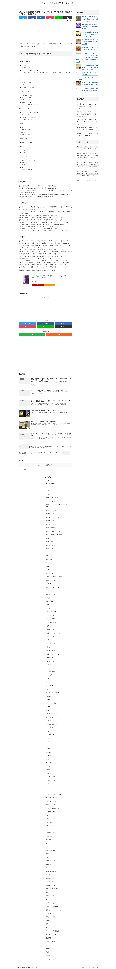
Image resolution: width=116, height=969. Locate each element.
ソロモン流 (49, 720)
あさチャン (49, 566)
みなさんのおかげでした (52, 654)
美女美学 (48, 920)
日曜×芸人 (48, 840)
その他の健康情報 (50, 619)
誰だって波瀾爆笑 (50, 941)
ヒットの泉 (49, 752)
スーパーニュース (50, 717)
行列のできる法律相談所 (52, 931)
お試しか (48, 598)
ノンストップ (49, 745)
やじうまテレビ (50, 661)
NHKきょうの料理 (50, 501)
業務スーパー (49, 864)
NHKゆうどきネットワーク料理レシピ (56, 534)
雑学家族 (48, 948)
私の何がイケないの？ (52, 903)
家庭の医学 (49, 822)
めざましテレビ (50, 657)
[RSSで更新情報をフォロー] (59, 334)
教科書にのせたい (50, 836)
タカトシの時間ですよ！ (52, 724)
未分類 (47, 853)
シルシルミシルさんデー (52, 692)
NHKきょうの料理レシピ (52, 510)
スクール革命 (49, 699)
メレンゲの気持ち (50, 776)
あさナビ (48, 570)
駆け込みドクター (50, 952)
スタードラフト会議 (51, 703)
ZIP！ (47, 563)
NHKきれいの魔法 (50, 513)
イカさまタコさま (50, 671)
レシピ (28, 293)
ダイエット (49, 731)
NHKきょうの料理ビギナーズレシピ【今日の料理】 (58, 505)
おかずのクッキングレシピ (53, 587)
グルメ (47, 678)
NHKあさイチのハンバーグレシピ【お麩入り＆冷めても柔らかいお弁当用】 (90, 19)
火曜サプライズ (50, 882)
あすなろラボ (49, 573)
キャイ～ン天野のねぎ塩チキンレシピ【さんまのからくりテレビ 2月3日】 (90, 34)
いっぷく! (48, 584)
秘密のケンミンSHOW (52, 906)
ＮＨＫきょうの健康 (51, 959)
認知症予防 (49, 938)
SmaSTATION (49, 559)
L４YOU (48, 487)
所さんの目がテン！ (51, 832)
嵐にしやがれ (49, 825)
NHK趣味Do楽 (49, 548)
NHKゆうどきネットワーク (53, 531)
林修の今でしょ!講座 (51, 861)
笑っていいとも (50, 913)
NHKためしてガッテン (52, 520)
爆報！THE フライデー (52, 885)
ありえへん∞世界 (50, 580)
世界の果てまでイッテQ (52, 797)
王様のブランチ (50, 896)
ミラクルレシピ (50, 773)
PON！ (47, 555)
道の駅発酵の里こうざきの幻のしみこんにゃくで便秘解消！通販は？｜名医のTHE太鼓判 (87, 114)
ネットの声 (49, 741)
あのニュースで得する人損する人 (55, 576)
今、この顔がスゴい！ (52, 811)
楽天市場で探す (38, 284)
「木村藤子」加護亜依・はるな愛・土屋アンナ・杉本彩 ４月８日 (90, 91)
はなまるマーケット (51, 629)
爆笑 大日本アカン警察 (52, 889)
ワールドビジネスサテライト (53, 794)
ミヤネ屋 (48, 769)
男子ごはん (49, 899)
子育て (47, 818)
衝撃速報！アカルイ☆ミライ (53, 934)
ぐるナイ (48, 605)
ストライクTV (49, 710)
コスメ (47, 682)
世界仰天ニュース (50, 804)
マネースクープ (50, 766)
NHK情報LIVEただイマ (52, 545)
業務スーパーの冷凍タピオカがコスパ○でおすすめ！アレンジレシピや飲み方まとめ (87, 122)
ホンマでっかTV (50, 759)
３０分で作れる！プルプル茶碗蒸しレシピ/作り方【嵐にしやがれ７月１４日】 (90, 67)
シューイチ (49, 689)
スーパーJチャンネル (51, 713)
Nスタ (47, 552)
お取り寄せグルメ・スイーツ (53, 594)
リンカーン (49, 787)
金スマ (47, 945)
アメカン (48, 668)
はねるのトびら (50, 636)
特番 (47, 892)
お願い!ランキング (51, 601)
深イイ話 (48, 875)
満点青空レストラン (51, 878)
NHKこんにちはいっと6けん (53, 517)
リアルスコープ (50, 783)
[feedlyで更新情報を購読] (32, 334)
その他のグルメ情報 (51, 612)
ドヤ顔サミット (50, 738)
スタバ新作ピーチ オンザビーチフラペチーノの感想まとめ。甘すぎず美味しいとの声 (87, 106)
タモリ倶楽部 (49, 727)
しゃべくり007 (50, 608)
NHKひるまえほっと (51, 524)
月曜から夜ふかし (50, 846)
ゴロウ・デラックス (51, 685)
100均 (47, 480)
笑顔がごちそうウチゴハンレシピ (55, 917)
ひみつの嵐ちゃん (50, 643)
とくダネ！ (49, 626)
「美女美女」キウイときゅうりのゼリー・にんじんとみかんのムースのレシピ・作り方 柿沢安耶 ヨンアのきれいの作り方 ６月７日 (87, 58)
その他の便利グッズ (51, 615)
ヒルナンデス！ (50, 755)
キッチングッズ (50, 675)
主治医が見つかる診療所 (52, 808)
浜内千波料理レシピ (51, 871)
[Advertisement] (45, 31)
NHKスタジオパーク (51, 538)
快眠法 (47, 829)
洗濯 (47, 868)
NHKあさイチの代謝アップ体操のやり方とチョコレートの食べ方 (87, 134)
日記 (47, 843)
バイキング (49, 748)
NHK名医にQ (49, 541)
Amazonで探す (50, 284)
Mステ (47, 490)
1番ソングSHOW (50, 483)
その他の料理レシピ (51, 622)
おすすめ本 (49, 591)
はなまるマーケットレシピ (53, 633)
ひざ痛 (47, 640)
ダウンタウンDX (50, 734)
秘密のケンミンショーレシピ (53, 910)
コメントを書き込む (45, 465)
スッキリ (48, 706)
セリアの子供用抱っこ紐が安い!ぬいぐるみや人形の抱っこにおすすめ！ (87, 128)
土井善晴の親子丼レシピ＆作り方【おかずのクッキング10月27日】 (90, 42)
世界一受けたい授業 (51, 801)
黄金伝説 (48, 955)
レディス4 (48, 790)
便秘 (47, 815)
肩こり (47, 927)
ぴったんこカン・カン (52, 650)
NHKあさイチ (22, 293)
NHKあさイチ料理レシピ (52, 497)
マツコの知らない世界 (52, 762)
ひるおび (48, 647)
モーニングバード (50, 780)
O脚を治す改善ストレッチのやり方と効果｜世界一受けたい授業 (90, 26)
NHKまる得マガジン (51, 527)
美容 (47, 924)
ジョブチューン (50, 696)
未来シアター (49, 857)
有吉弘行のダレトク (51, 850)
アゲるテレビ (49, 664)
